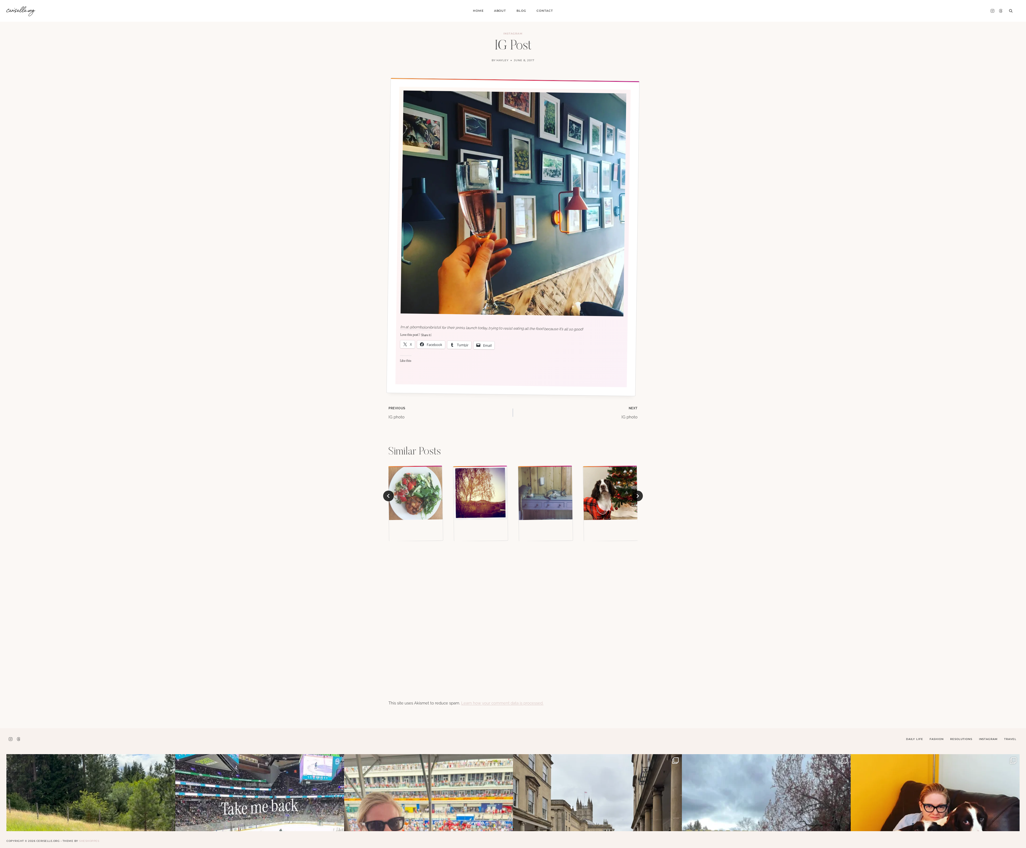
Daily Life (914, 739)
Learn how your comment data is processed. (502, 703)
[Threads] (1001, 11)
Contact (545, 11)
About (500, 11)
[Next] (637, 496)
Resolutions (961, 739)
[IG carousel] (610, 493)
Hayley (502, 60)
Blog (521, 11)
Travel (1010, 739)
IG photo (396, 413)
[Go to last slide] (388, 496)
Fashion (936, 739)
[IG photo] (415, 493)
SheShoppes (89, 841)
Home (478, 11)
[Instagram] (992, 11)
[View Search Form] (1010, 10)
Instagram (513, 33)
